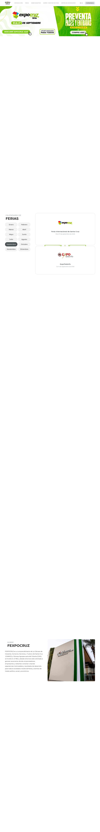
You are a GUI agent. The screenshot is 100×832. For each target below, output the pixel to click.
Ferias (27, 3)
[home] (7, 3)
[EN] (80, 3)
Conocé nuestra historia (15, 676)
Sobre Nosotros (36, 3)
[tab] (11, 224)
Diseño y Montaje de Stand (51, 3)
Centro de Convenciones (68, 3)
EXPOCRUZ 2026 (18, 3)
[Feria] (65, 223)
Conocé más (65, 238)
